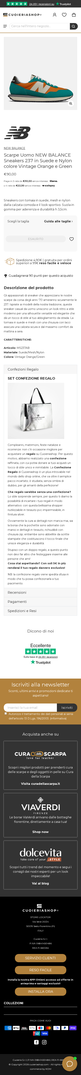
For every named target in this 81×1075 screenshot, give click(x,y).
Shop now (40, 831)
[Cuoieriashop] (22, 14)
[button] (43, 26)
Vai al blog (40, 883)
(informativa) (58, 718)
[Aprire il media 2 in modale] (40, 73)
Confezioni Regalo (23, 369)
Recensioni (17, 593)
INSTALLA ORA (40, 992)
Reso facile (40, 970)
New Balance (14, 148)
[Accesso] (54, 15)
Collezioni (13, 1003)
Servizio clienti (40, 958)
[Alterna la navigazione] (5, 26)
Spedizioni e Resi (22, 611)
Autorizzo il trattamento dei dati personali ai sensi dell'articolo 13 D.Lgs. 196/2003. (41, 716)
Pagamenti (17, 602)
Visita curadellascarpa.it (40, 784)
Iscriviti (67, 707)
